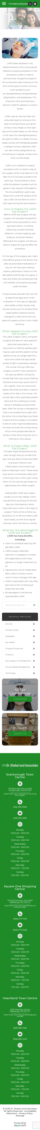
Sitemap (20, 1116)
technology (10, 673)
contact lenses (11, 630)
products (9, 655)
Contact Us (20, 733)
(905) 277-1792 (20, 919)
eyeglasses (10, 636)
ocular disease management (17, 667)
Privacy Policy (26, 1113)
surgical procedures (14, 649)
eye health (10, 642)
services (8, 624)
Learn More (20, 699)
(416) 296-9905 (20, 807)
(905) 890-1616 (20, 1028)
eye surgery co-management (18, 661)
